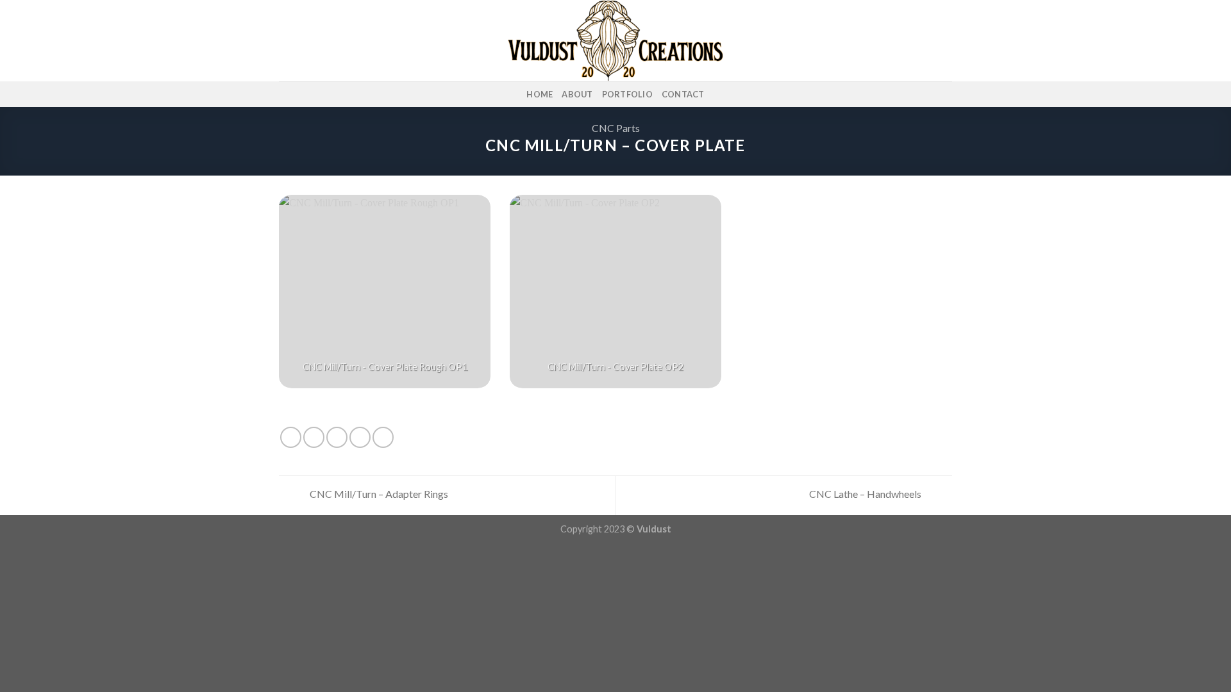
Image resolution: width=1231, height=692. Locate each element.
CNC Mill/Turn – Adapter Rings (378, 494)
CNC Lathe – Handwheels (866, 494)
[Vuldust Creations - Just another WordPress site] (615, 40)
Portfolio (627, 94)
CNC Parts (616, 128)
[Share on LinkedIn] (383, 437)
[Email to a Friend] (337, 437)
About (577, 94)
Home (539, 94)
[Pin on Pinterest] (360, 437)
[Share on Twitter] (313, 437)
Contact (683, 94)
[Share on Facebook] (290, 437)
